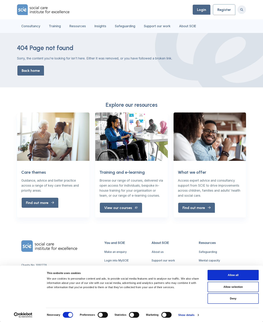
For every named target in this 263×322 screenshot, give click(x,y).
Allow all (233, 275)
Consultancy (30, 26)
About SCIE (187, 26)
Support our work (157, 26)
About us (158, 252)
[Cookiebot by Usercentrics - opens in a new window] (23, 315)
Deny (233, 298)
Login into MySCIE (116, 260)
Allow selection (233, 286)
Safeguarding (125, 26)
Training (55, 26)
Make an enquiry (115, 252)
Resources (77, 26)
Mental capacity (209, 260)
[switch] (103, 315)
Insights (100, 26)
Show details (186, 314)
